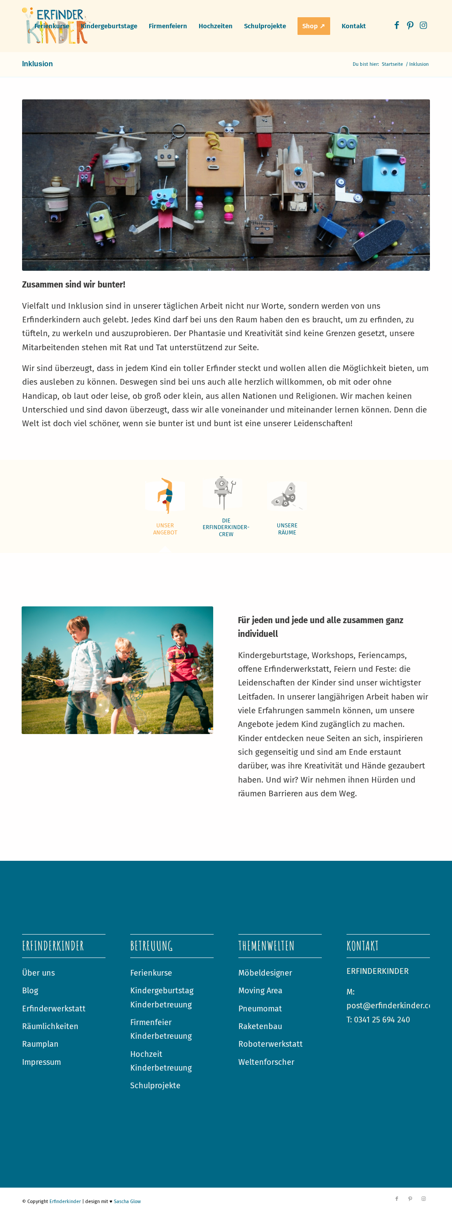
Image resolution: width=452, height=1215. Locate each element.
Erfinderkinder (65, 1201)
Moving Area (260, 990)
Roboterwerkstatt (270, 1044)
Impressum (41, 1062)
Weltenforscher (266, 1062)
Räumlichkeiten (50, 1026)
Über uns (38, 973)
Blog (30, 990)
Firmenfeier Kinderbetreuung (161, 1029)
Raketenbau (260, 1026)
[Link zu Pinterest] (410, 25)
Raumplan (40, 1044)
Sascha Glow (127, 1201)
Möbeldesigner (265, 973)
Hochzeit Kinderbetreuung (161, 1061)
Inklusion (37, 64)
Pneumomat (260, 1009)
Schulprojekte (155, 1085)
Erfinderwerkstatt (54, 1009)
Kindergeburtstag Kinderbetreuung (161, 997)
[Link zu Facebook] (396, 25)
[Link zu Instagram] (423, 25)
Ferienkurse (151, 973)
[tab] (165, 510)
